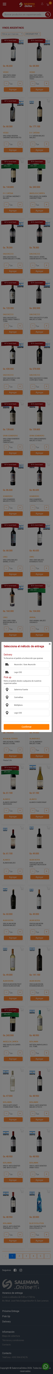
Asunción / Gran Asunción (25, 665)
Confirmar (27, 726)
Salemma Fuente (21, 690)
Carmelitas (18, 697)
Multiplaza (18, 705)
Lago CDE (18, 672)
